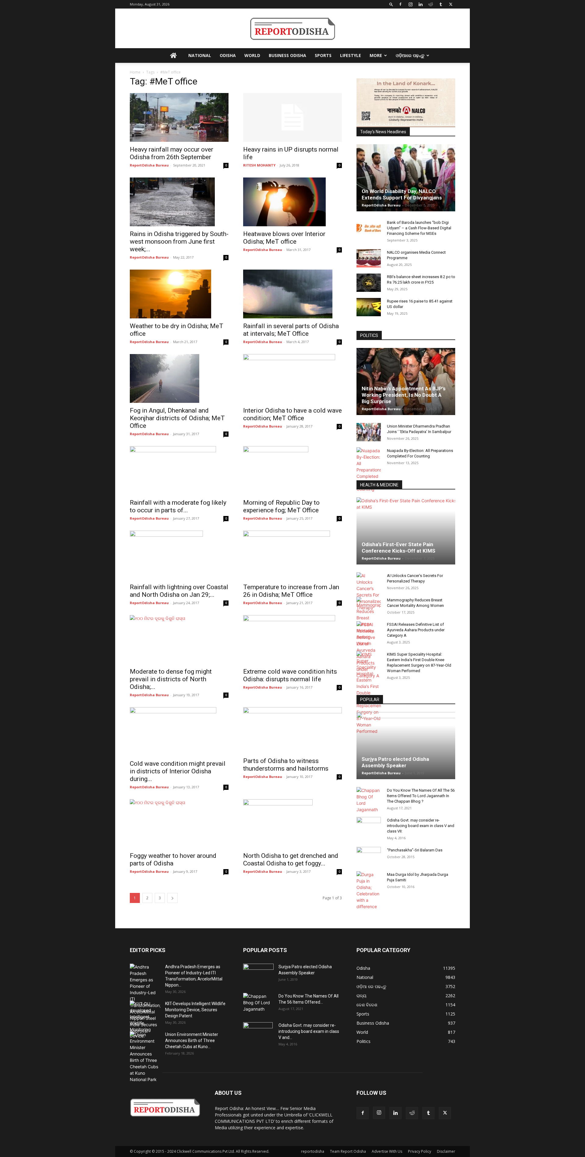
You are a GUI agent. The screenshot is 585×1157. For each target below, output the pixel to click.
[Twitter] (450, 4)
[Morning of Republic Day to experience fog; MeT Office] (292, 470)
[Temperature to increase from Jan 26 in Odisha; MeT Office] (292, 555)
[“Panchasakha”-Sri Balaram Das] (368, 861)
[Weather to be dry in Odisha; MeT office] (179, 294)
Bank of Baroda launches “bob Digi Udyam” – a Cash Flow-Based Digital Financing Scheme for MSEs (419, 228)
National (199, 55)
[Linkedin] (420, 4)
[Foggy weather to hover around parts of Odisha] (179, 823)
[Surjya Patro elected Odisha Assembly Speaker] (405, 745)
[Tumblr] (440, 4)
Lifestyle (350, 55)
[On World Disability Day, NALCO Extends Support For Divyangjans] (405, 177)
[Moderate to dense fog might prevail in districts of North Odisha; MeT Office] (179, 639)
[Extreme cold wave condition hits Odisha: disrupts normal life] (292, 639)
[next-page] (172, 898)
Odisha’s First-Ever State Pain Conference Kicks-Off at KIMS (398, 547)
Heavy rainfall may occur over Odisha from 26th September (171, 153)
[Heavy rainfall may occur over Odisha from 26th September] (179, 117)
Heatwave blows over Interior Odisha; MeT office (284, 237)
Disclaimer (446, 1151)
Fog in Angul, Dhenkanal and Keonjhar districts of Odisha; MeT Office (177, 418)
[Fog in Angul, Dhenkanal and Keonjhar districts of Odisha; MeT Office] (179, 378)
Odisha (228, 55)
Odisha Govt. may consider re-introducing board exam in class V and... (308, 1031)
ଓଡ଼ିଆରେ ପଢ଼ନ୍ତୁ (410, 55)
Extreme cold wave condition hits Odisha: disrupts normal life (290, 675)
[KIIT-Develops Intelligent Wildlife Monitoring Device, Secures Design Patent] (145, 1020)
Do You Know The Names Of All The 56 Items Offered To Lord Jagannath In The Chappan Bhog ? (421, 796)
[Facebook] (400, 4)
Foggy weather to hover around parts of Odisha (173, 859)
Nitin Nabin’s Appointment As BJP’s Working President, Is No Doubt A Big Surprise (403, 394)
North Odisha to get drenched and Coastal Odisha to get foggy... (290, 859)
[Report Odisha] (292, 29)
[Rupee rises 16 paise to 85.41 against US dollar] (368, 307)
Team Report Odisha (348, 1151)
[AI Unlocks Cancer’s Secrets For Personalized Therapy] (368, 591)
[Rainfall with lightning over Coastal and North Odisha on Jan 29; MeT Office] (179, 555)
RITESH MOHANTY (259, 165)
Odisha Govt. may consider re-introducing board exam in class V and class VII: (420, 825)
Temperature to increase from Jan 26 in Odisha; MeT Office (291, 590)
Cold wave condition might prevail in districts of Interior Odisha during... (177, 771)
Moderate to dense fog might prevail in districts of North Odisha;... (171, 679)
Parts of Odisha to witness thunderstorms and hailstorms (285, 764)
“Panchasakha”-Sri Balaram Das (414, 850)
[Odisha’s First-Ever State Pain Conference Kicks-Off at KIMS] (405, 530)
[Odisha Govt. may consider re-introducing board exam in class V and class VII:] (368, 826)
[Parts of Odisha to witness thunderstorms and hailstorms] (292, 730)
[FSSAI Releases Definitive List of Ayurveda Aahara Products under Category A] (368, 650)
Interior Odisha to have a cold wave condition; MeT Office (292, 414)
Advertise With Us (387, 1151)
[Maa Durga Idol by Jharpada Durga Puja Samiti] (368, 890)
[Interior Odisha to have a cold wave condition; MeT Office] (292, 378)
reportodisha (312, 1151)
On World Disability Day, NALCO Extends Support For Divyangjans (402, 194)
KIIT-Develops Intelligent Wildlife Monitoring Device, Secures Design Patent (195, 1009)
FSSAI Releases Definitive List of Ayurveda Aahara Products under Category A (416, 630)
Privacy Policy (419, 1151)
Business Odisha (287, 55)
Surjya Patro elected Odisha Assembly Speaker (395, 762)
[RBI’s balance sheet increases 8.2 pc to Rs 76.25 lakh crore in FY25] (368, 283)
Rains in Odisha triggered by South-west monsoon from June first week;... (179, 241)
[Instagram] (410, 4)
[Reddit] (430, 4)
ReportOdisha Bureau (149, 165)
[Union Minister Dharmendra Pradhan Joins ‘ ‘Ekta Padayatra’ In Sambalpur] (368, 432)
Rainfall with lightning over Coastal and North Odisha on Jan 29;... (179, 590)
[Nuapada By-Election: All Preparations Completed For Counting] (368, 469)
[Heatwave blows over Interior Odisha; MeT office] (292, 201)
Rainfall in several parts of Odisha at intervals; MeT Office (291, 329)
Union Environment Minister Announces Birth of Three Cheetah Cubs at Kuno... (191, 1040)
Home (135, 72)
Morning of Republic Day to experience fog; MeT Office (281, 506)
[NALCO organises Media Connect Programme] (368, 258)
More (376, 55)
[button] (391, 4)
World (252, 55)
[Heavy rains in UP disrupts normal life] (292, 117)
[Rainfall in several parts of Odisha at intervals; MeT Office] (292, 294)
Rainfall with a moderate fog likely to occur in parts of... (178, 506)
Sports (323, 55)
